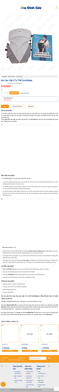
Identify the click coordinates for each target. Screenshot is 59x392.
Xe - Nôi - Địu (19, 76)
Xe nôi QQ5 (44, 344)
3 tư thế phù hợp (6, 178)
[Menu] (2, 8)
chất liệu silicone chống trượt (36, 251)
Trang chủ (4, 76)
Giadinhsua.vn (48, 314)
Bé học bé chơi (11, 76)
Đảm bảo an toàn (7, 247)
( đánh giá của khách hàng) (15, 83)
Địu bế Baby (25, 344)
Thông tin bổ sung (17, 106)
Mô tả (5, 106)
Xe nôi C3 (4, 344)
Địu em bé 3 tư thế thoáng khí (30, 119)
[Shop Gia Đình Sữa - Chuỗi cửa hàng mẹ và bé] (29, 7)
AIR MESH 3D (11, 274)
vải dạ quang (25, 260)
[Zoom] (3, 69)
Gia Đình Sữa (11, 301)
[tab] (5, 106)
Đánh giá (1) (31, 106)
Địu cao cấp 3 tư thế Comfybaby (27, 296)
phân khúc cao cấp (9, 119)
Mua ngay (14, 93)
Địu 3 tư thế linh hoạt (8, 269)
